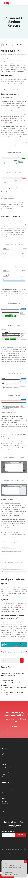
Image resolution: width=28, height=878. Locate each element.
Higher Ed (4, 752)
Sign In (3, 811)
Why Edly (4, 801)
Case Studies (5, 787)
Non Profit (4, 756)
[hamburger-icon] (22, 3)
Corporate (4, 754)
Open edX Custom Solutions (9, 771)
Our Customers (5, 803)
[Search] (22, 660)
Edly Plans (4, 807)
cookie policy (9, 872)
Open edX (8, 118)
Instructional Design (7, 772)
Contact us (5, 809)
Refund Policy (14, 860)
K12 (3, 751)
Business (4, 758)
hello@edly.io (22, 638)
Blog (3, 785)
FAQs (3, 792)
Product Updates (6, 791)
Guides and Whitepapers (8, 789)
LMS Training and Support (8, 774)
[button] (14, 727)
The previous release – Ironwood (16, 67)
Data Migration (5, 776)
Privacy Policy (14, 858)
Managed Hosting (6, 767)
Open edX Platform (14, 607)
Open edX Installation (7, 769)
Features (4, 805)
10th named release (13, 63)
